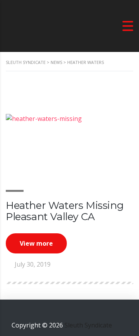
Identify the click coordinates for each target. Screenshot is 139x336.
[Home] (44, 25)
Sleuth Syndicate (88, 325)
